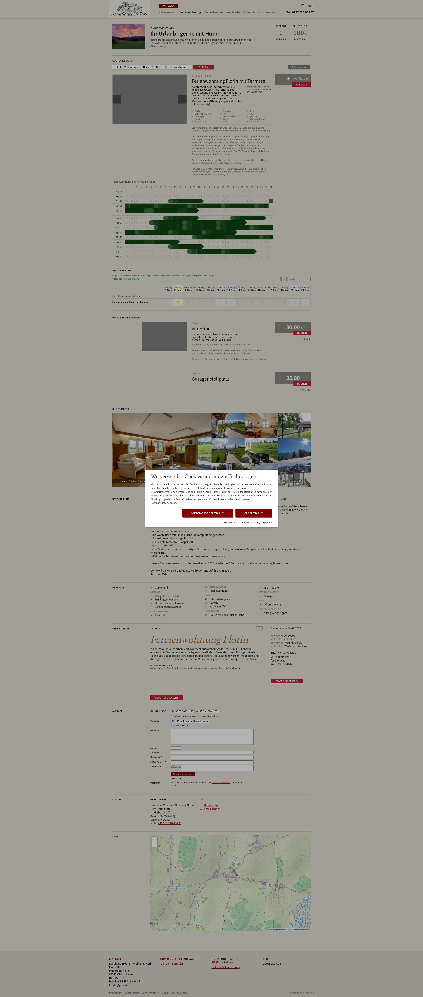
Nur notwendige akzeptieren (207, 513)
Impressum (267, 522)
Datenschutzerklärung (249, 522)
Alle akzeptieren (253, 513)
